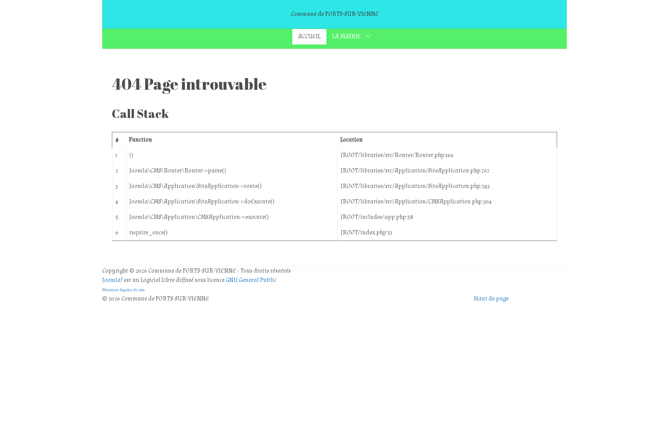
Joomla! (112, 280)
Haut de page (491, 299)
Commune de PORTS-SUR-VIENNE (335, 14)
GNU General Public (251, 280)
